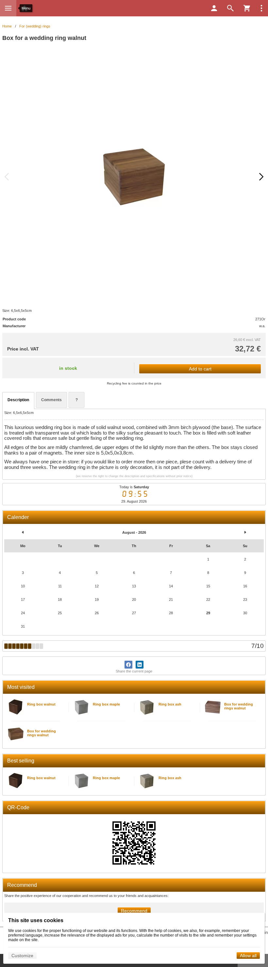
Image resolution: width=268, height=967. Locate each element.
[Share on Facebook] (128, 665)
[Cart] (247, 8)
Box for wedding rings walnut (238, 706)
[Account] (214, 8)
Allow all (248, 955)
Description (18, 400)
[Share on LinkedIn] (139, 665)
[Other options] (261, 8)
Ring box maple (106, 704)
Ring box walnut (41, 704)
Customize (22, 955)
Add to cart (200, 368)
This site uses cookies (35, 920)
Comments (51, 400)
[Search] (230, 8)
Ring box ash (170, 704)
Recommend (134, 910)
